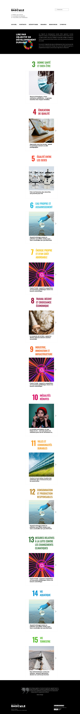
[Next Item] (55, 83)
